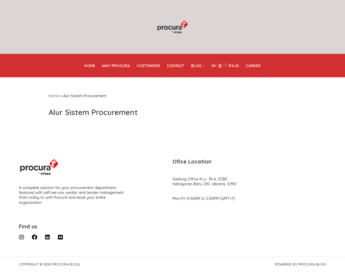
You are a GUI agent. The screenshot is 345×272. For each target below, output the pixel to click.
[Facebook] (34, 237)
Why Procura (116, 65)
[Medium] (60, 237)
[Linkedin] (47, 237)
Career (253, 65)
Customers (148, 65)
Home (89, 65)
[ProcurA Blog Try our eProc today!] (172, 27)
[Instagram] (21, 237)
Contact (175, 65)
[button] (204, 66)
